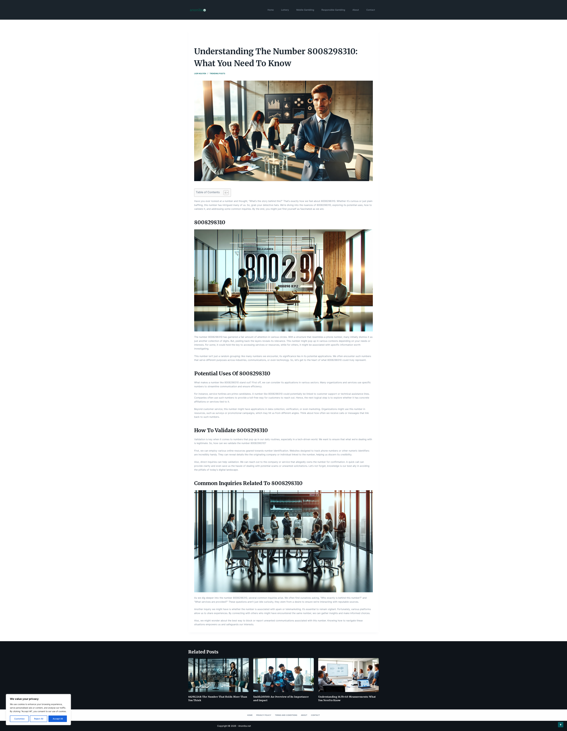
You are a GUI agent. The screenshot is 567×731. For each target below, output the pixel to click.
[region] (38, 709)
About (355, 9)
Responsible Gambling (333, 9)
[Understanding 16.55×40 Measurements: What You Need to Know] (348, 675)
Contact (370, 9)
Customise (19, 718)
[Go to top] (560, 724)
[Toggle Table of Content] (224, 192)
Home (271, 9)
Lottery (285, 9)
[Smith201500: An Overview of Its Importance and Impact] (283, 675)
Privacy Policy (263, 715)
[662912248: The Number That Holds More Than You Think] (218, 675)
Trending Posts (217, 73)
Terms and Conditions (286, 715)
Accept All (58, 718)
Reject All (38, 718)
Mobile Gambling (305, 9)
